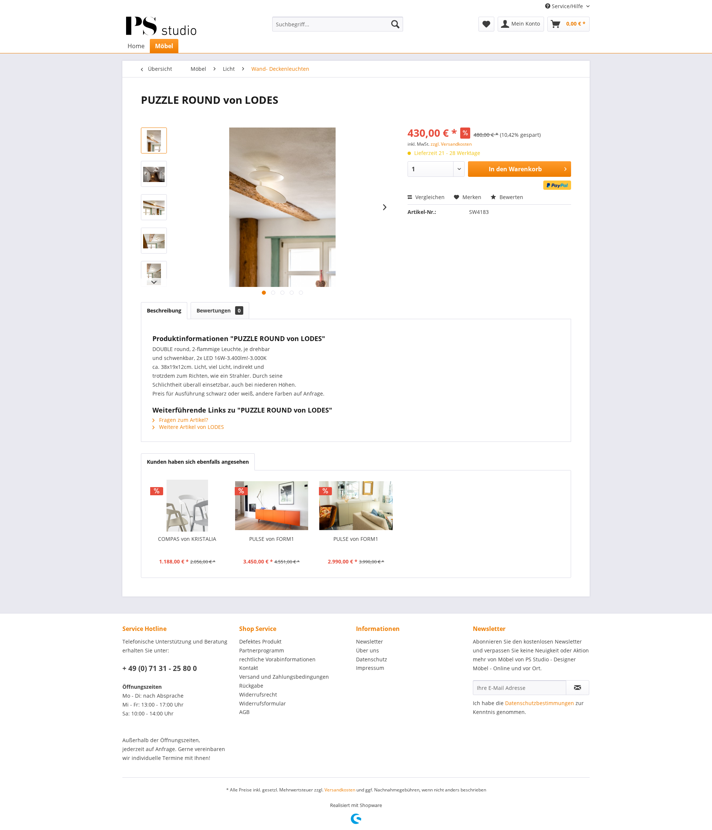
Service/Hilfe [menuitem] (567, 6)
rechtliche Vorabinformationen (277, 659)
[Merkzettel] (486, 24)
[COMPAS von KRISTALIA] (187, 506)
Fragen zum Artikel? (183, 419)
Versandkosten (339, 790)
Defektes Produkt (260, 641)
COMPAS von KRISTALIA (187, 538)
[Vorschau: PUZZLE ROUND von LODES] (154, 140)
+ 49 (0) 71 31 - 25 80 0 (159, 668)
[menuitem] (337, 24)
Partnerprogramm (261, 650)
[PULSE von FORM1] (272, 506)
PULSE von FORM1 (271, 538)
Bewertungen (219, 310)
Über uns (367, 650)
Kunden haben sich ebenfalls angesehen (198, 461)
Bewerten (510, 197)
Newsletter (369, 641)
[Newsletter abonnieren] (577, 687)
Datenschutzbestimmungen (539, 703)
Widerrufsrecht (258, 694)
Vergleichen (429, 197)
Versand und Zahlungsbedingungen (284, 676)
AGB (244, 711)
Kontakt (248, 667)
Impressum (370, 667)
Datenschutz (371, 659)
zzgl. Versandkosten (451, 144)
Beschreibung (164, 310)
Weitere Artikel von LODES (191, 426)
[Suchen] (395, 24)
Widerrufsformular (262, 703)
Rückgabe (251, 685)
